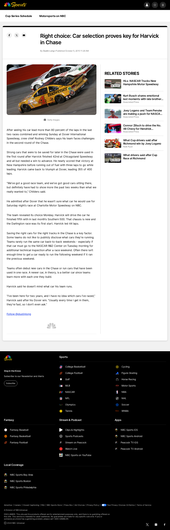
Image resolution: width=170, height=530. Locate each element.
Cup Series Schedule (18, 16)
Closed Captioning (31, 505)
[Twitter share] (16, 35)
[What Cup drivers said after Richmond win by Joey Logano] (113, 143)
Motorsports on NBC (52, 16)
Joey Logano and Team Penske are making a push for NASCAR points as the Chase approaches (142, 112)
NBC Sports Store (54, 505)
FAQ (42, 505)
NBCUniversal (22, 510)
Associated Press (131, 102)
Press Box (68, 505)
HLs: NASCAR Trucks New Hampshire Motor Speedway (141, 82)
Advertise (8, 505)
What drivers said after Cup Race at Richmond (140, 156)
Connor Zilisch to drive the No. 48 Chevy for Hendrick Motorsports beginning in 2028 (142, 127)
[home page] (15, 5)
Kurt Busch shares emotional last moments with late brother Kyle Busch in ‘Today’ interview (142, 97)
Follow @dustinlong (19, 314)
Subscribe (10, 383)
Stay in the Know (12, 371)
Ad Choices (80, 505)
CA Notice (130, 505)
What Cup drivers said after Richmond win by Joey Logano (142, 142)
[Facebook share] (9, 35)
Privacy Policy (93, 505)
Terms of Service (144, 505)
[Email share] (24, 35)
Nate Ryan (128, 146)
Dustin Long (48, 51)
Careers (17, 505)
